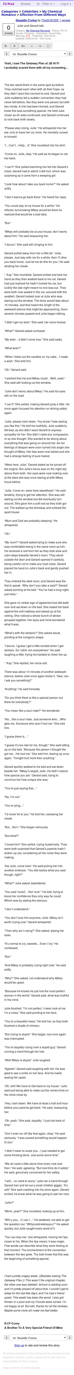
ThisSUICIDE (50, 20)
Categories (9, 11)
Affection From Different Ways (43, 15)
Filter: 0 (47, 4)
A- (5, 46)
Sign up (19, 1345)
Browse (25, 4)
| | (48, 46)
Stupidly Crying (26, 20)
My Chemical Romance (38, 30)
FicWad (8, 4)
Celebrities (30, 11)
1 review (64, 20)
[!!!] (28, 35)
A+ (23, 46)
